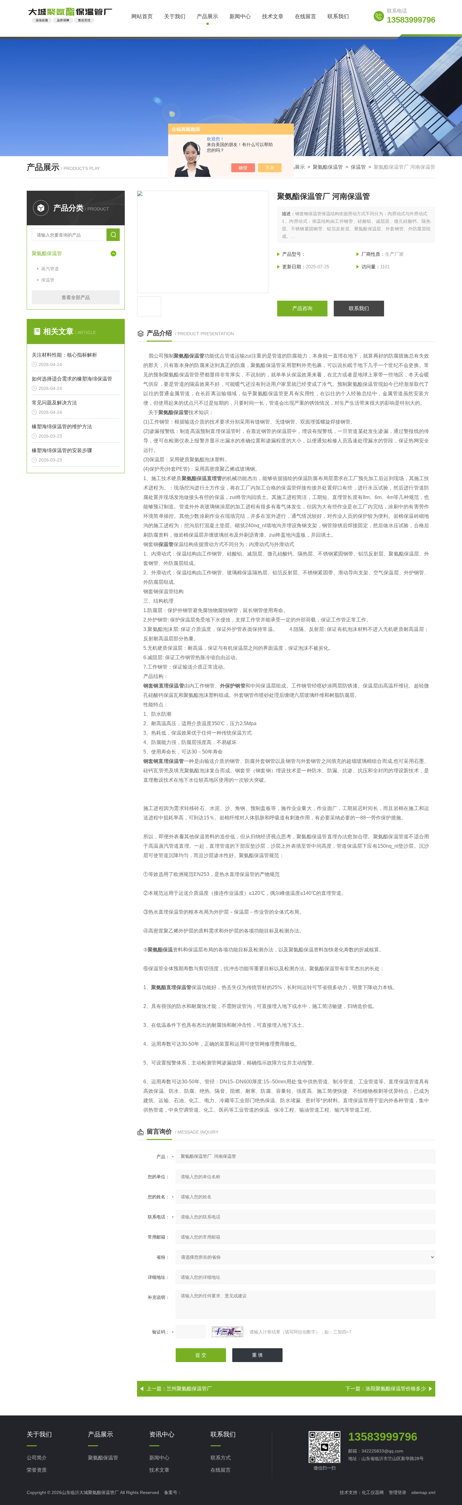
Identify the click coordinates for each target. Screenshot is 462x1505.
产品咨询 (302, 308)
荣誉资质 (37, 1470)
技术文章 (272, 16)
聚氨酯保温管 (328, 167)
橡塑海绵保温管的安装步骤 (62, 450)
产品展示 (207, 16)
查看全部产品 (76, 297)
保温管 (358, 167)
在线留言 (305, 16)
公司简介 (37, 1457)
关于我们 (174, 16)
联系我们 (338, 16)
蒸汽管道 (50, 268)
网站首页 (142, 16)
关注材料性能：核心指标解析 (64, 355)
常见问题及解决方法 (54, 402)
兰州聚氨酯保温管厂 (189, 1388)
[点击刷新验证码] (227, 1332)
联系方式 (221, 1457)
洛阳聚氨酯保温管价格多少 (396, 1388)
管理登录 (397, 1492)
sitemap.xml (423, 1492)
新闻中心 (240, 16)
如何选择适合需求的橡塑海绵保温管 (72, 378)
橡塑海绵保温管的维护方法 (62, 426)
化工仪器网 (373, 1492)
